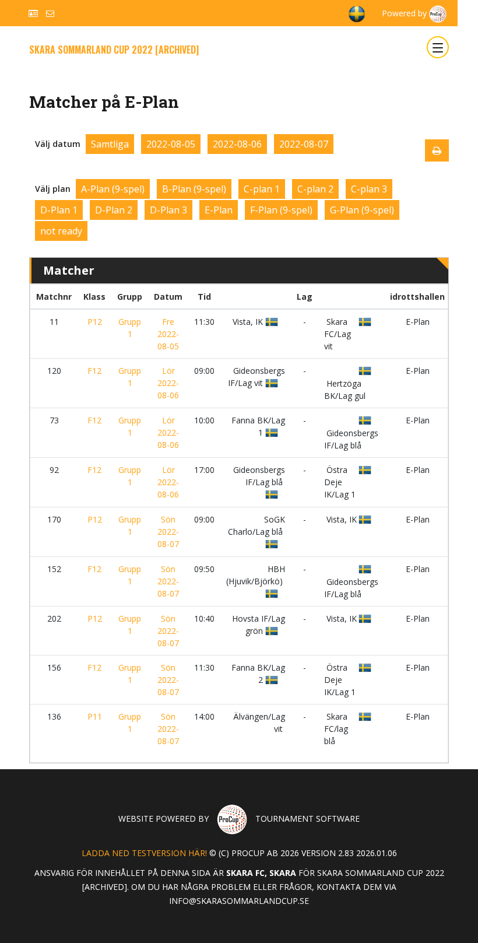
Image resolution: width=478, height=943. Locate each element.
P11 (94, 716)
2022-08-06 (237, 144)
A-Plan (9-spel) (113, 189)
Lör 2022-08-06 (168, 383)
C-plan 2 (315, 189)
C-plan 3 (369, 189)
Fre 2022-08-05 (168, 334)
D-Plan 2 (113, 210)
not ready (61, 231)
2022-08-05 (170, 144)
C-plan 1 (262, 189)
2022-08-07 (303, 144)
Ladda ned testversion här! (144, 852)
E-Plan (219, 210)
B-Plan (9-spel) (194, 189)
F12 (94, 370)
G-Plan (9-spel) (362, 210)
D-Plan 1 (59, 210)
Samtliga (110, 144)
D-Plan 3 (168, 210)
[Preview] (437, 150)
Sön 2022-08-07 (168, 531)
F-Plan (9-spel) (281, 210)
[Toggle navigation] (438, 47)
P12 (94, 321)
